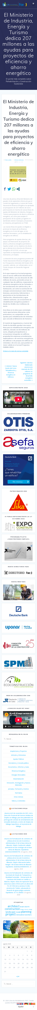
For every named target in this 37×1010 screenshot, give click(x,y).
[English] (20, 1004)
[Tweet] (9, 189)
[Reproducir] (6, 406)
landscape (10, 911)
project (11, 914)
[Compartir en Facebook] (5, 189)
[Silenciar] (28, 406)
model (18, 912)
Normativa (18, 793)
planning (26, 911)
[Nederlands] (18, 1004)
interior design (28, 909)
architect (14, 906)
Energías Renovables (18, 775)
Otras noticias (19, 160)
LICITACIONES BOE (19, 834)
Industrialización (18, 779)
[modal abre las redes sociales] (18, 189)
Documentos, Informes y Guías (18, 767)
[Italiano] (28, 1004)
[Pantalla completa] (31, 406)
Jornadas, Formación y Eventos (18, 789)
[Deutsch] (26, 1004)
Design (22, 909)
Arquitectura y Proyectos (18, 751)
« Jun (17, 976)
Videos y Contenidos (18, 801)
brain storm (24, 906)
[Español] (34, 1004)
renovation (20, 915)
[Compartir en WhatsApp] (14, 189)
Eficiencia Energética (18, 771)
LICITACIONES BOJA (19, 808)
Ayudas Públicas (18, 759)
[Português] (31, 1004)
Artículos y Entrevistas (18, 755)
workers (28, 915)
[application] (18, 399)
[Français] (23, 1004)
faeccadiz (8, 160)
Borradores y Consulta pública (19, 763)
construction (12, 909)
